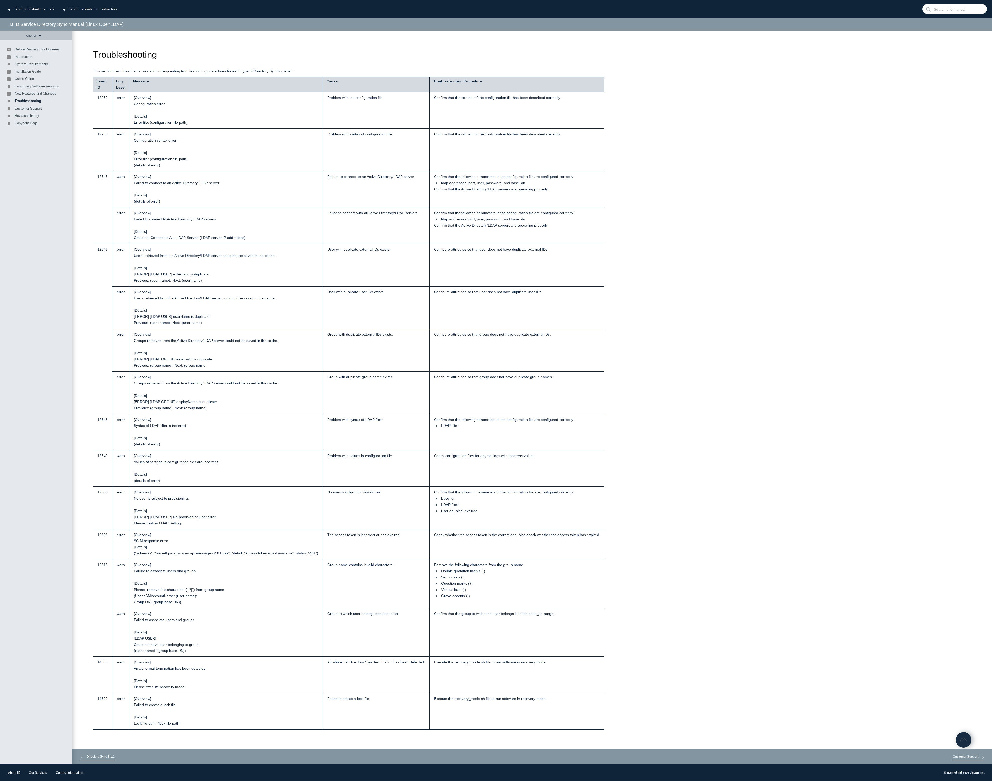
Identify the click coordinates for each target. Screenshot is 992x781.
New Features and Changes (35, 93)
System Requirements (31, 64)
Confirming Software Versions (37, 86)
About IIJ (14, 773)
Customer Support (28, 108)
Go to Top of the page (963, 740)
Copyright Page (26, 123)
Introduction (23, 57)
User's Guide (24, 79)
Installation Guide (28, 71)
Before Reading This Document (38, 49)
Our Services (38, 773)
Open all (31, 35)
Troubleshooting (28, 101)
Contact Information (69, 773)
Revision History (27, 116)
